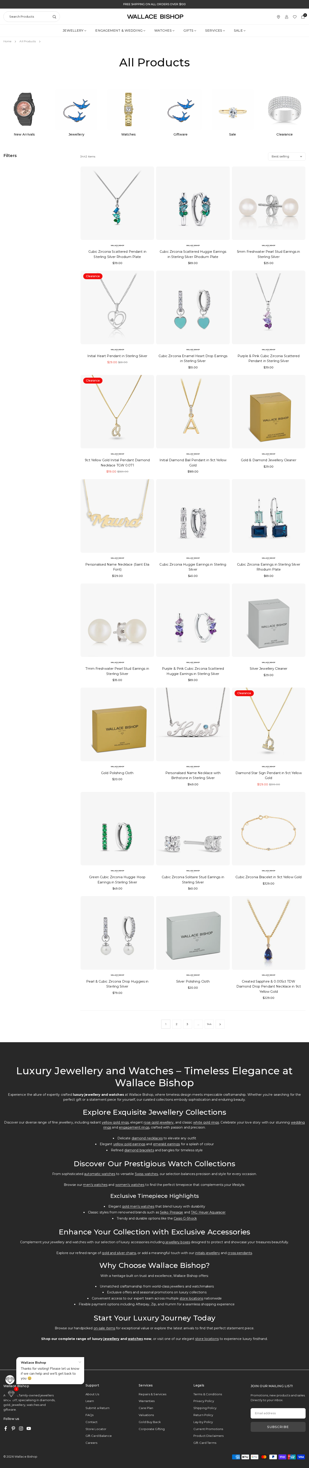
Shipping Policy (204, 1408)
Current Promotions (208, 1429)
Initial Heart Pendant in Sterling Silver (117, 356)
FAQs (89, 1415)
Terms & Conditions (207, 1394)
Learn (90, 1401)
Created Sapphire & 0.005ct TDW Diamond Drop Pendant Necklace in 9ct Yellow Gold (268, 986)
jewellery (111, 1339)
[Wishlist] (295, 16)
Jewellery (73, 30)
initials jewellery (207, 1253)
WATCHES (163, 30)
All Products (27, 41)
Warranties (146, 1401)
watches (135, 1339)
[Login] (287, 16)
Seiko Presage (171, 1212)
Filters (10, 155)
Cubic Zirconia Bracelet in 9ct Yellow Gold (268, 877)
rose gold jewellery (159, 1122)
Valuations (146, 1415)
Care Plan (146, 1408)
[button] (11, 1394)
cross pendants (240, 1253)
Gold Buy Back (150, 1422)
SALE (238, 30)
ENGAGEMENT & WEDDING (118, 30)
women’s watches (130, 1185)
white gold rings (206, 1122)
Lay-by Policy (203, 1422)
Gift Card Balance (99, 1436)
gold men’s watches (138, 1206)
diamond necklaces (147, 1138)
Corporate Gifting (152, 1429)
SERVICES (213, 30)
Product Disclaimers (208, 1436)
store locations (191, 1298)
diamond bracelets (139, 1150)
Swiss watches (146, 1174)
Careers (91, 1443)
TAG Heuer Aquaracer (208, 1212)
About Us (92, 1394)
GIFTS (188, 30)
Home (7, 41)
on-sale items (104, 1328)
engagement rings (134, 1127)
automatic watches (99, 1174)
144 (209, 1024)
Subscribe (278, 1427)
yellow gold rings (115, 1122)
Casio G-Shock (185, 1218)
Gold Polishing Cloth (117, 773)
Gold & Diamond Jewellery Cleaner (268, 460)
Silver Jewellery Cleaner (268, 669)
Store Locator (96, 1429)
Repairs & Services (152, 1394)
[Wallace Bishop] (155, 16)
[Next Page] (220, 1024)
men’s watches (95, 1185)
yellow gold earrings (129, 1144)
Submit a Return (98, 1408)
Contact (92, 1422)
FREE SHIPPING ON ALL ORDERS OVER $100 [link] (154, 4)
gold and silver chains (119, 1253)
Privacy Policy (203, 1401)
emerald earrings (166, 1144)
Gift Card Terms (204, 1443)
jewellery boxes (178, 1242)
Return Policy (203, 1415)
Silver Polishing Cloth (193, 981)
